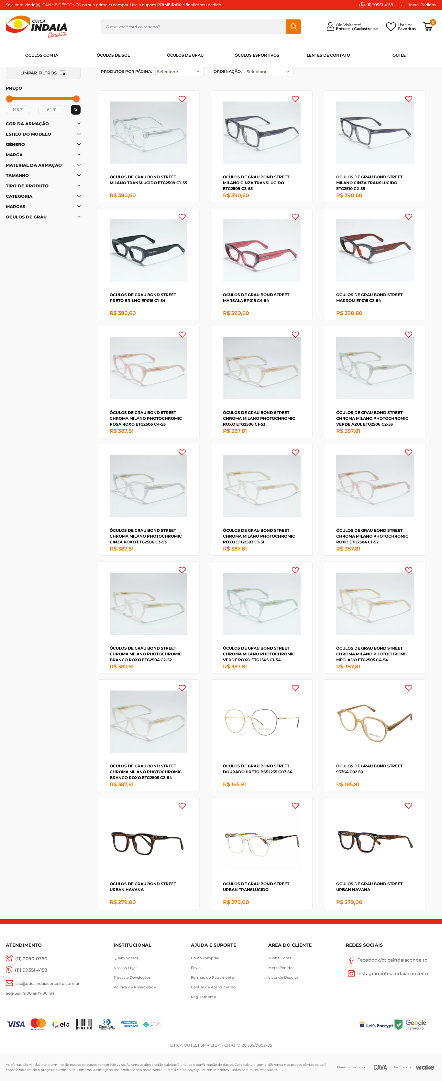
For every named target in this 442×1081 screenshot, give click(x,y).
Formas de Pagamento (212, 977)
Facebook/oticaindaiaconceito (392, 960)
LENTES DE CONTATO (328, 55)
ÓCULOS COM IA (41, 55)
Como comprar (205, 958)
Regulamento (203, 997)
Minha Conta (280, 958)
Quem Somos (126, 958)
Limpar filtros (38, 72)
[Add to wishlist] (182, 99)
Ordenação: (228, 71)
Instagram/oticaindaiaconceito (392, 973)
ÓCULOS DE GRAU (185, 55)
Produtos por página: (126, 71)
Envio (196, 967)
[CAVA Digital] (380, 1067)
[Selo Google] (414, 1024)
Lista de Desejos (283, 977)
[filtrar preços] (76, 110)
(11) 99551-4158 (379, 4)
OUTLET (400, 55)
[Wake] (425, 1067)
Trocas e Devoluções (132, 977)
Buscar (293, 26)
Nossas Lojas (126, 967)
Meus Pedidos (422, 4)
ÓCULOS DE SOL (113, 55)
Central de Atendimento (213, 987)
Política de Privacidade (135, 987)
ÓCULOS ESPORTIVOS (257, 55)
